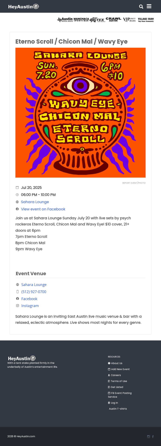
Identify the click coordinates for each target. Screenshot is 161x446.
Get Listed (117, 387)
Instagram (30, 305)
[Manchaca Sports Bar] (139, 19)
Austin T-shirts (118, 409)
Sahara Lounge (35, 201)
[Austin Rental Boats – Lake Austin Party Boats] (122, 19)
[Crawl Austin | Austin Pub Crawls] (58, 19)
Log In (114, 403)
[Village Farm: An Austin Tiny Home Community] (90, 19)
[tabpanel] (90, 19)
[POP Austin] (106, 19)
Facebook (29, 298)
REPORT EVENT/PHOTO (134, 183)
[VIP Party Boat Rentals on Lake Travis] (74, 19)
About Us (116, 363)
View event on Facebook (43, 208)
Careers (116, 375)
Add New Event (120, 369)
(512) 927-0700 (33, 291)
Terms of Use (119, 381)
